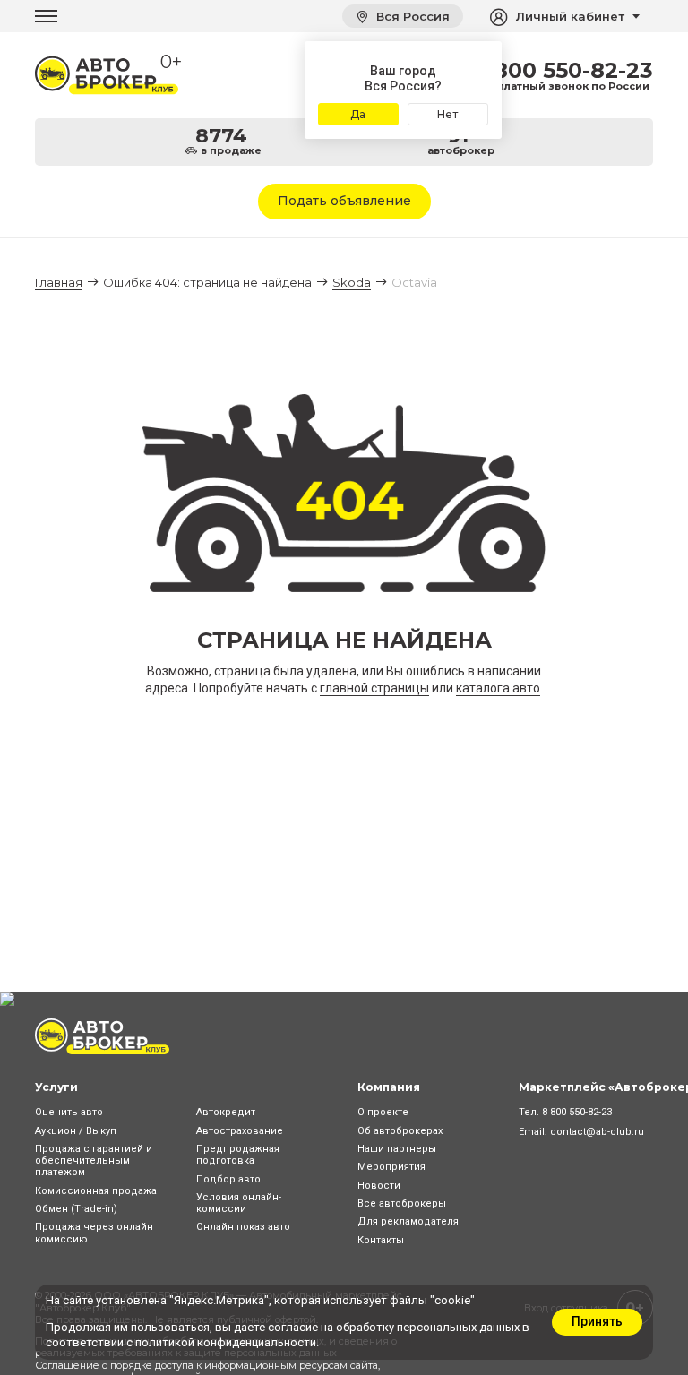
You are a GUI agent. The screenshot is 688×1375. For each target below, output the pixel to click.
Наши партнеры (396, 1149)
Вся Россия (411, 16)
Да (358, 114)
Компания (388, 1087)
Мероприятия (391, 1167)
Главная (58, 282)
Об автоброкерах (400, 1131)
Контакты (380, 1240)
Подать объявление (344, 201)
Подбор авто (228, 1179)
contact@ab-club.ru (597, 1132)
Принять (597, 1321)
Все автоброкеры (401, 1203)
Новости (378, 1185)
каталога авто (498, 688)
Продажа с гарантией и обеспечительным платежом (93, 1160)
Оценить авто (69, 1112)
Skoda (351, 282)
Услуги (56, 1087)
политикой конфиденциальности (225, 1342)
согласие (293, 1327)
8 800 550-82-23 (563, 70)
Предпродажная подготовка (238, 1154)
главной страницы (374, 688)
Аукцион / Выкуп (75, 1131)
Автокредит (225, 1112)
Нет (447, 114)
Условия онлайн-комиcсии (238, 1203)
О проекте (382, 1112)
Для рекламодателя (408, 1221)
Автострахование (239, 1131)
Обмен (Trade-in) (76, 1209)
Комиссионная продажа (96, 1191)
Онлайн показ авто (243, 1227)
